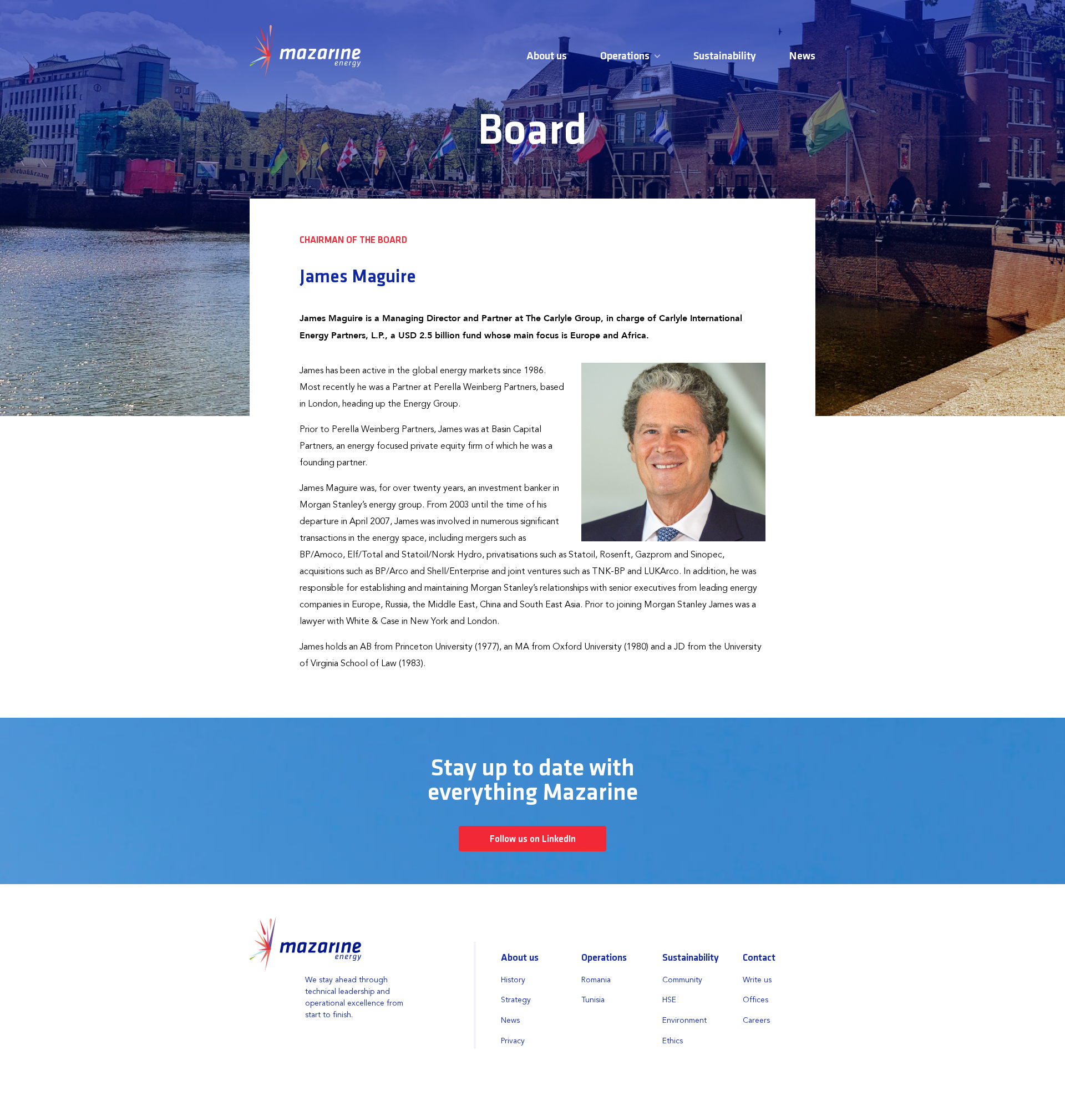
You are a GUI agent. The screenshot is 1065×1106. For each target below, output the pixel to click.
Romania (596, 980)
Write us (757, 980)
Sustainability (724, 56)
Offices (755, 1000)
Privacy (513, 1041)
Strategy (516, 1000)
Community (682, 980)
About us (546, 56)
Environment (684, 1020)
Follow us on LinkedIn (533, 839)
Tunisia (593, 1000)
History (513, 980)
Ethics (672, 1041)
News (802, 56)
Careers (756, 1020)
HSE (669, 1000)
